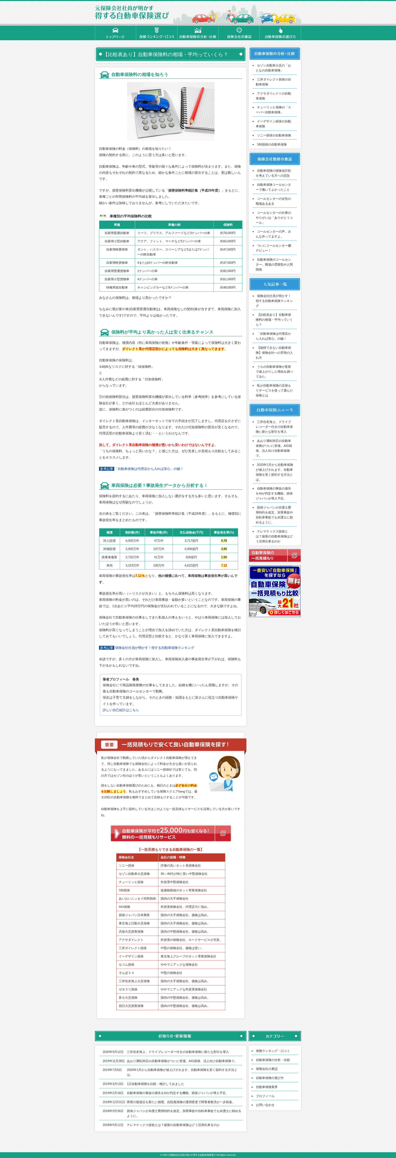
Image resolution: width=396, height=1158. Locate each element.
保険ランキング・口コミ (273, 1051)
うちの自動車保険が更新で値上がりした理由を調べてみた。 (274, 371)
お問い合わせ (265, 1105)
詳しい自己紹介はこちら (121, 710)
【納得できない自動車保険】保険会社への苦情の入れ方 (274, 352)
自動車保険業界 (267, 1087)
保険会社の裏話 (267, 1068)
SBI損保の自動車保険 (272, 144)
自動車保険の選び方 (270, 1078)
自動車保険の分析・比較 (273, 1060)
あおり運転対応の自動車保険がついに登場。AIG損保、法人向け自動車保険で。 (182, 1061)
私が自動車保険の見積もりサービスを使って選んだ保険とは (274, 390)
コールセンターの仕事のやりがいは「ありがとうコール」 (274, 217)
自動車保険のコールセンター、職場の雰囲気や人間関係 (274, 264)
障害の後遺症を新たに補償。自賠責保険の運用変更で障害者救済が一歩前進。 (181, 1102)
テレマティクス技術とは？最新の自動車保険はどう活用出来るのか (274, 536)
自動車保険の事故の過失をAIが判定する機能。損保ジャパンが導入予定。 (274, 493)
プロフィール (265, 1096)
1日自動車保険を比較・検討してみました (155, 1084)
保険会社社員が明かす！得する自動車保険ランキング (154, 647)
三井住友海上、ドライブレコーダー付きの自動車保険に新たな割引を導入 (274, 426)
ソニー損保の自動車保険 (274, 135)
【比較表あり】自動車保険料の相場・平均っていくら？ (274, 319)
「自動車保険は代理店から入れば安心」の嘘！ (149, 469)
